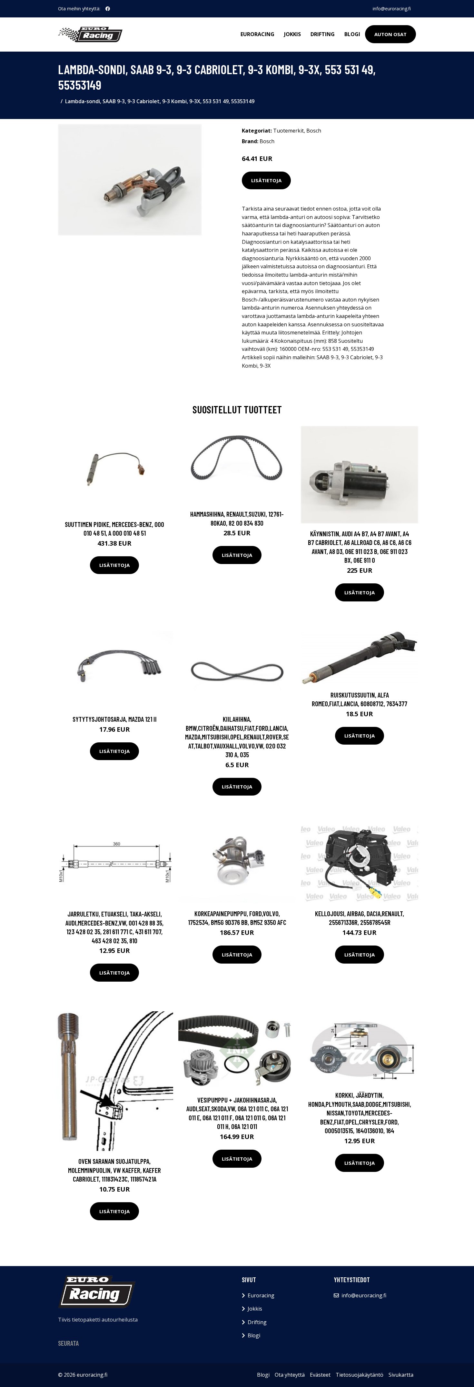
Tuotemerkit (288, 130)
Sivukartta (401, 1374)
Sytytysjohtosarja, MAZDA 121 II (115, 719)
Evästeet (320, 1374)
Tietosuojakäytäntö (359, 1374)
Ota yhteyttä (290, 1374)
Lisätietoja (266, 180)
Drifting (323, 34)
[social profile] (108, 9)
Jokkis (292, 34)
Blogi (352, 34)
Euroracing (257, 34)
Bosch (313, 130)
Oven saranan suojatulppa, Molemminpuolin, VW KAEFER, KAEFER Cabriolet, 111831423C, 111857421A (114, 1170)
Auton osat (390, 34)
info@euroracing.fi (392, 8)
